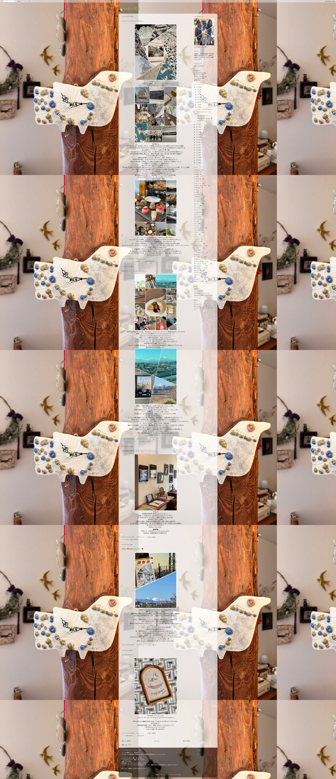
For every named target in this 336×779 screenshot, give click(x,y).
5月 (198, 97)
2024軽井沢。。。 (199, 201)
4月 (198, 100)
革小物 (195, 255)
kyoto (195, 221)
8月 (198, 89)
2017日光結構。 (198, 179)
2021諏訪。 (197, 192)
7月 (198, 92)
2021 (197, 135)
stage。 (196, 235)
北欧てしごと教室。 (199, 281)
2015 (197, 150)
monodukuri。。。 (199, 228)
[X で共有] (152, 259)
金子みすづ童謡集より (200, 261)
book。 (196, 208)
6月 (198, 95)
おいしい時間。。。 (137, 261)
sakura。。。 (197, 232)
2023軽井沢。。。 (199, 197)
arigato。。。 (130, 441)
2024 (197, 127)
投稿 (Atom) (128, 745)
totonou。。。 (198, 237)
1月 (198, 107)
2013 (197, 155)
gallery (128, 540)
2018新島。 (197, 181)
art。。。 (128, 261)
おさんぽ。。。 (198, 248)
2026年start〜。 (128, 655)
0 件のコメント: (140, 259)
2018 (197, 142)
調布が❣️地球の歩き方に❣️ (133, 549)
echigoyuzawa (198, 212)
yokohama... (197, 241)
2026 (197, 87)
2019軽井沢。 (197, 188)
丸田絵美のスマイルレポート (202, 293)
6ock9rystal (197, 289)
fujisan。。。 (197, 215)
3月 (198, 102)
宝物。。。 (197, 277)
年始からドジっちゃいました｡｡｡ (134, 271)
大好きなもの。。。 (199, 273)
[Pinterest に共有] (155, 259)
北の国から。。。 (199, 279)
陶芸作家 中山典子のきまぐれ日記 (203, 295)
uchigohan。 (197, 239)
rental (195, 230)
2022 (197, 132)
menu (195, 226)
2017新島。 (197, 177)
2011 (197, 160)
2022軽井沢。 (197, 195)
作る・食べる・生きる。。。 (202, 264)
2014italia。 (197, 172)
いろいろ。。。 (198, 244)
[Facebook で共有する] (153, 259)
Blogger (179, 775)
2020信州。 (197, 190)
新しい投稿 (126, 741)
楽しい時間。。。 (149, 441)
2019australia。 (198, 183)
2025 (197, 125)
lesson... (196, 224)
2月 (198, 105)
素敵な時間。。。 (153, 261)
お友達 (145, 261)
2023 (197, 130)
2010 (197, 163)
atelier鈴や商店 (129, 8)
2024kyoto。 (197, 199)
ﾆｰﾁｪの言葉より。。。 (200, 252)
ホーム (156, 741)
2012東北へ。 (197, 170)
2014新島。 (197, 175)
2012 (197, 158)
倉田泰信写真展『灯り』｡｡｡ (133, 451)
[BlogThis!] (150, 259)
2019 (197, 140)
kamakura (197, 219)
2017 (197, 145)
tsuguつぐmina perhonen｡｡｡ (133, 21)
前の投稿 (186, 741)
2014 (197, 153)
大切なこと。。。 (199, 275)
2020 (197, 137)
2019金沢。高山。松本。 (200, 186)
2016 (197, 147)
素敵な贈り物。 (198, 270)
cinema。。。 (198, 210)
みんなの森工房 (198, 291)
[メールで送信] (148, 259)
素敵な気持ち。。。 (135, 540)
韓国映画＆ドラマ (199, 259)
